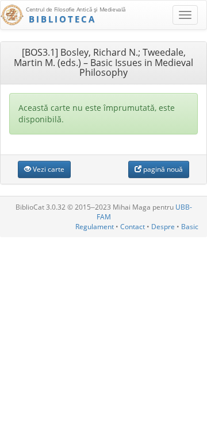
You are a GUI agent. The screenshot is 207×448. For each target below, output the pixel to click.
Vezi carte (47, 169)
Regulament (94, 226)
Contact (132, 226)
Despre (163, 226)
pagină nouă (162, 169)
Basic (189, 226)
